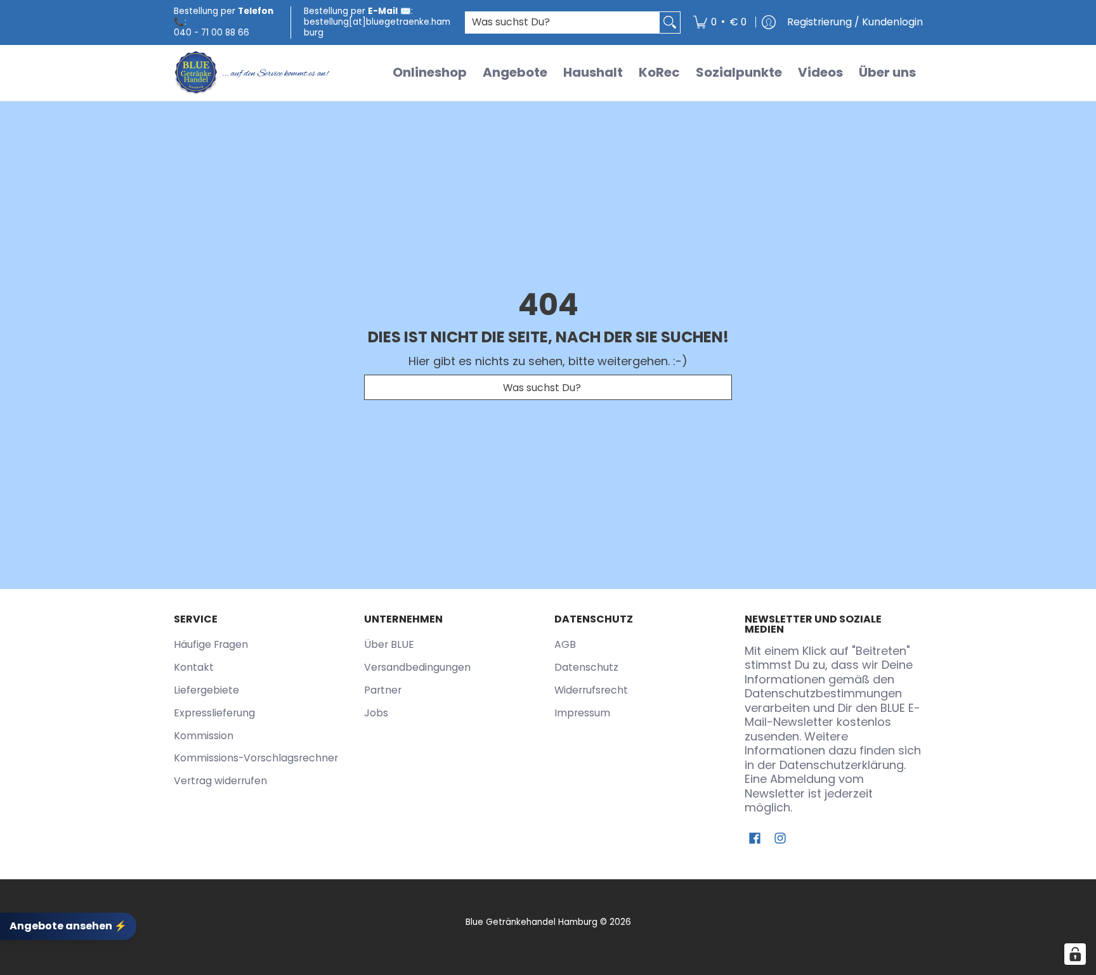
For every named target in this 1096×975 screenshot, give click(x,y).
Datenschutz (586, 667)
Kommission (203, 735)
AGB (565, 644)
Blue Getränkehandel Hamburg (531, 922)
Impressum (582, 713)
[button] (755, 839)
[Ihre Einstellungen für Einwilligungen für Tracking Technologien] (1075, 954)
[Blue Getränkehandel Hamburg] (253, 73)
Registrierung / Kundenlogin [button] (855, 22)
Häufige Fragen (211, 644)
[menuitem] (720, 22)
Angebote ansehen (68, 926)
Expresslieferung (214, 713)
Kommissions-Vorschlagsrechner (256, 758)
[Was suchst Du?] (670, 22)
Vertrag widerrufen (220, 780)
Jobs (376, 713)
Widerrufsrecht (591, 690)
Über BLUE (389, 644)
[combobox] (563, 22)
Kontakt (194, 667)
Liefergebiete (206, 690)
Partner (382, 690)
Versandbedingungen (417, 667)
